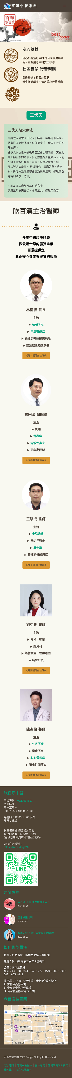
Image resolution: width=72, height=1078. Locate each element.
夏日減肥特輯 (25, 917)
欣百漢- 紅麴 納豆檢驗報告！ (34, 902)
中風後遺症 (38, 331)
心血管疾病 (38, 757)
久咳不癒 (38, 744)
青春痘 (37, 436)
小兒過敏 (38, 533)
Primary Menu (64, 6)
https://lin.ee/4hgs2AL (17, 847)
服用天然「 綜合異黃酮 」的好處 (36, 933)
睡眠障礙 (38, 324)
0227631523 (25, 800)
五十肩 (37, 547)
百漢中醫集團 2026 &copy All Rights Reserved (30, 1057)
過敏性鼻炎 (38, 443)
